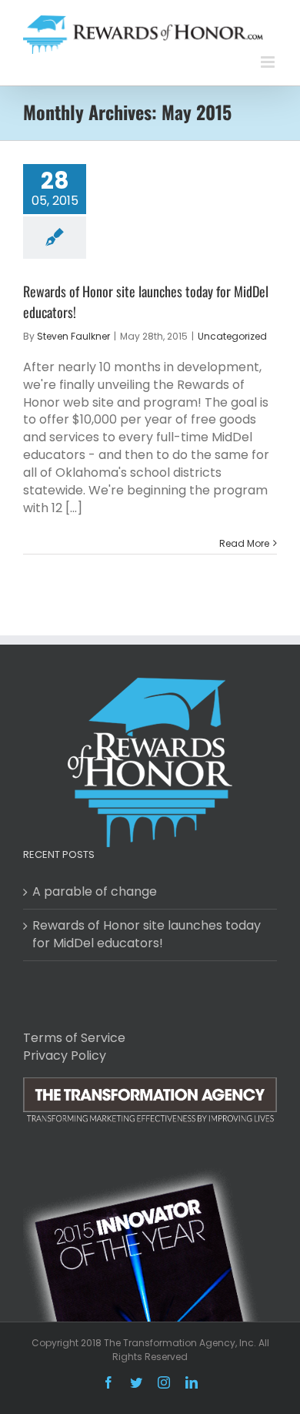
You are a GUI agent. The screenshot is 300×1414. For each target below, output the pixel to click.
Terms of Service (74, 1038)
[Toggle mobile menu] (269, 62)
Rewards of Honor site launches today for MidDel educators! (146, 934)
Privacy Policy (64, 1055)
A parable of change (94, 891)
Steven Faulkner (73, 336)
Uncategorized (232, 336)
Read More (244, 543)
